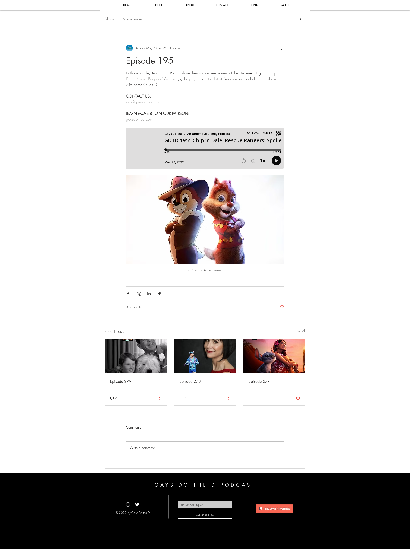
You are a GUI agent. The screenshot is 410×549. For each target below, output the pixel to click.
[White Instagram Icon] (128, 504)
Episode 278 (190, 381)
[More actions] (281, 48)
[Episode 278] (205, 356)
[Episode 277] (274, 356)
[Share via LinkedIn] (149, 294)
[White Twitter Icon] (137, 504)
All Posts (109, 19)
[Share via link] (159, 294)
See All (301, 331)
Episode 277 (259, 381)
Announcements (132, 19)
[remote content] (205, 149)
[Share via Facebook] (128, 294)
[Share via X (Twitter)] (138, 294)
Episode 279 (120, 381)
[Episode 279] (136, 356)
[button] (300, 18)
